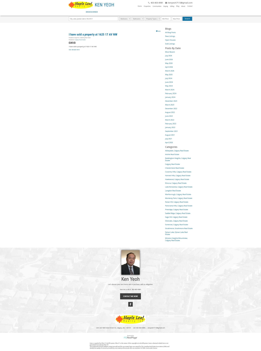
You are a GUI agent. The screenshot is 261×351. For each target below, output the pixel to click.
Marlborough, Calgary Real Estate (178, 194)
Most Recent (170, 52)
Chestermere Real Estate (174, 168)
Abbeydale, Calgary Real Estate (177, 151)
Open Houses (170, 40)
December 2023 (171, 101)
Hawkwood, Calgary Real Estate (177, 179)
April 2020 (169, 142)
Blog (177, 6)
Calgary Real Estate (80, 40)
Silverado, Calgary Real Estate (176, 221)
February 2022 (170, 124)
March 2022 (169, 120)
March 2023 (169, 105)
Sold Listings (170, 44)
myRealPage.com (130, 337)
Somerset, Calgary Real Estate (176, 224)
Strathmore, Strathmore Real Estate (179, 228)
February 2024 (170, 93)
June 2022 (169, 116)
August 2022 (170, 112)
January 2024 (170, 97)
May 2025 (169, 74)
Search (187, 19)
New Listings (170, 36)
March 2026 (169, 71)
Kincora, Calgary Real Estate (175, 183)
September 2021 (171, 131)
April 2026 (169, 67)
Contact (189, 6)
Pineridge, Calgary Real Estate (176, 209)
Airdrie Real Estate (172, 154)
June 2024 (169, 82)
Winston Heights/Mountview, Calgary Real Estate (176, 239)
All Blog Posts (170, 32)
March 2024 (169, 90)
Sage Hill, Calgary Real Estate (176, 217)
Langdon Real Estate (173, 191)
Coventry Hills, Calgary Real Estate (178, 172)
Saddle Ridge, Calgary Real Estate (177, 213)
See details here (74, 50)
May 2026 (169, 63)
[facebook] (130, 304)
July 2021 (168, 139)
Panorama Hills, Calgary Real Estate (178, 206)
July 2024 (168, 78)
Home (140, 6)
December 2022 (171, 108)
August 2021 (170, 135)
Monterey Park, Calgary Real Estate (178, 198)
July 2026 (168, 56)
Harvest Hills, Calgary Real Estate (177, 175)
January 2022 (170, 127)
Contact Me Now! (130, 296)
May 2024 (169, 86)
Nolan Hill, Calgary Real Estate (176, 202)
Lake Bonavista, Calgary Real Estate (178, 187)
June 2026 (169, 59)
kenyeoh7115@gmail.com (156, 328)
